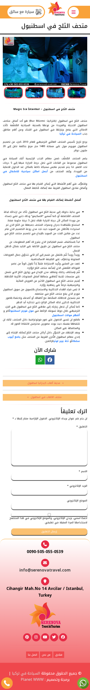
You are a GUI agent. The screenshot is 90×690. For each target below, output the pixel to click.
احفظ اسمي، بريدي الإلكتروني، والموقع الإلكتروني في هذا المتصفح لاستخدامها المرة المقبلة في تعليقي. (48, 520)
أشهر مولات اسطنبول (66, 315)
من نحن (46, 654)
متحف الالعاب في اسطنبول (46, 397)
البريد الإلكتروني (77, 486)
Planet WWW (32, 679)
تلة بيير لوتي (61, 341)
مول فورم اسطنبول (22, 310)
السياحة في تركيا (70, 133)
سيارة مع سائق (22, 11)
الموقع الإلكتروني (77, 501)
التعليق (81, 427)
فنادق (58, 654)
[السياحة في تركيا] (56, 11)
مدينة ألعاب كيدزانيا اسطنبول (43, 383)
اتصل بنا (32, 654)
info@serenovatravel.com (45, 570)
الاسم (83, 471)
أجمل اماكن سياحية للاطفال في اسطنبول (45, 173)
